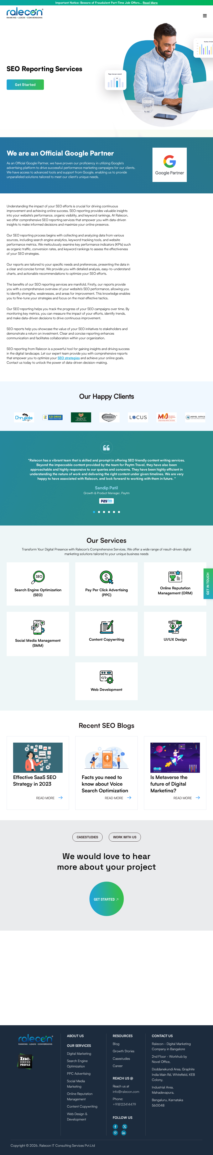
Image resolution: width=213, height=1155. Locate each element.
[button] (94, 512)
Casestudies (87, 837)
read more (45, 798)
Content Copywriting (82, 1106)
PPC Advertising (78, 1073)
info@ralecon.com (126, 1091)
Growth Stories (123, 1051)
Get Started (25, 84)
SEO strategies (69, 358)
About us (75, 1036)
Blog (116, 1044)
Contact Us (162, 1036)
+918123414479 (124, 1104)
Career (118, 1066)
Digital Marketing (79, 1053)
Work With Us (124, 837)
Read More (150, 2)
